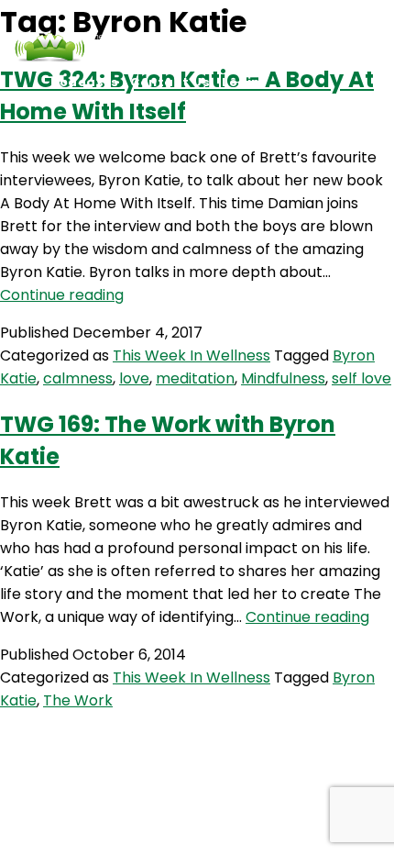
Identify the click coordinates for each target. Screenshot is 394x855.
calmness (78, 378)
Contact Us (170, 82)
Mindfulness (283, 378)
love (134, 378)
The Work (78, 700)
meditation (195, 378)
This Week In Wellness (191, 355)
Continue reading (62, 294)
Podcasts (84, 82)
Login (241, 82)
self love (361, 378)
